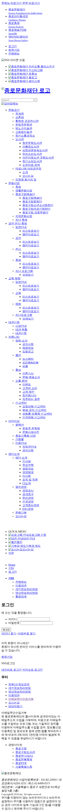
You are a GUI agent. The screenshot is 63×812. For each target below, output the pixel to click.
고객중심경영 (30, 505)
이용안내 (21, 443)
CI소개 (26, 483)
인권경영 (28, 501)
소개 (25, 172)
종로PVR (21, 763)
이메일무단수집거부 (21, 699)
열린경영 (21, 486)
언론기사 (28, 373)
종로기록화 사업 (25, 435)
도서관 (19, 139)
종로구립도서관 (25, 752)
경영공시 (28, 490)
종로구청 (21, 748)
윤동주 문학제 (31, 428)
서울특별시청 (23, 766)
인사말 (26, 461)
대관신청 (14, 322)
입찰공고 (28, 351)
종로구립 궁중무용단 (35, 212)
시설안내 (21, 325)
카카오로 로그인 (32, 669)
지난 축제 (21, 219)
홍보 (18, 369)
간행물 (19, 439)
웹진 (18, 355)
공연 (18, 238)
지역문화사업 (23, 216)
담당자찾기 (15, 706)
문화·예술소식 (31, 377)
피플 (25, 366)
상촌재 (19, 117)
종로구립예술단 (25, 194)
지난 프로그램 (24, 271)
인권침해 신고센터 (34, 417)
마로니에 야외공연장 (28, 168)
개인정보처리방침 (26, 589)
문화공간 (14, 110)
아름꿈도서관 (30, 146)
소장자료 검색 (31, 164)
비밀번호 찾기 (27, 633)
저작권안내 (29, 446)
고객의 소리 (29, 388)
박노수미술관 (23, 128)
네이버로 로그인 (11, 669)
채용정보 (28, 347)
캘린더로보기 (30, 234)
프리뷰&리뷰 (30, 362)
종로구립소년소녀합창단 (37, 205)
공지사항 (28, 344)
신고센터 (21, 402)
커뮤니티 (14, 336)
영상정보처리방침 (26, 592)
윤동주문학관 (23, 124)
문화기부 (21, 512)
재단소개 (14, 454)
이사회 (26, 475)
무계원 (19, 113)
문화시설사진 (30, 432)
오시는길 (28, 175)
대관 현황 (21, 329)
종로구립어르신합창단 (36, 208)
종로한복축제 (23, 759)
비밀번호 (14, 622)
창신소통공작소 (25, 135)
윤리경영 (28, 497)
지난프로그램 (23, 314)
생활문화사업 (23, 190)
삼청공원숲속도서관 (35, 150)
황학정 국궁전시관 (26, 121)
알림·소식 (21, 340)
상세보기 (28, 274)
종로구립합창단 (32, 201)
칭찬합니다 (29, 395)
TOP (11, 552)
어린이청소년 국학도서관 (38, 157)
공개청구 (28, 494)
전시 (18, 249)
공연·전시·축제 (17, 223)
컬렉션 (19, 424)
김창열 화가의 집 (25, 179)
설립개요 (28, 468)
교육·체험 (14, 278)
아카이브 (14, 421)
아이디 (12, 619)
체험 (18, 303)
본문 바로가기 (31, 3)
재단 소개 (21, 457)
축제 (18, 186)
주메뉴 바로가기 (11, 3)
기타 (11, 568)
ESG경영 (27, 508)
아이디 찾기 (8, 633)
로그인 (12, 46)
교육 (18, 293)
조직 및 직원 (30, 479)
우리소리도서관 (32, 153)
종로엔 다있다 (24, 755)
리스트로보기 (30, 230)
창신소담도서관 (32, 161)
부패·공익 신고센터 (34, 410)
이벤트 (26, 384)
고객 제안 (28, 391)
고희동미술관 (23, 132)
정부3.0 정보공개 (18, 684)
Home (11, 564)
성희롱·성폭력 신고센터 (37, 413)
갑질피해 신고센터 (34, 406)
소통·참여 (21, 380)
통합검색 (21, 596)
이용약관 (21, 585)
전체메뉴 (14, 53)
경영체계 (28, 472)
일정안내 (21, 227)
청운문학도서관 (32, 142)
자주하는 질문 (31, 399)
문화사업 (14, 183)
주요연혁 (28, 465)
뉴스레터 (28, 358)
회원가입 (14, 49)
